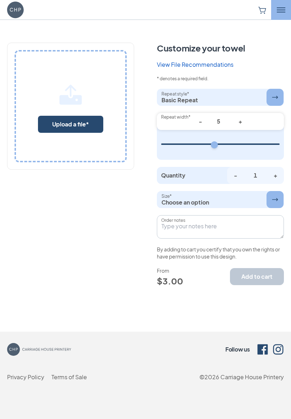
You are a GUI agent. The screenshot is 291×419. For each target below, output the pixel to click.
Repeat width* (176, 117)
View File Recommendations (195, 64)
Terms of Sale (69, 377)
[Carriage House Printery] (28, 9)
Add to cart (257, 276)
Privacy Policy (25, 377)
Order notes (173, 220)
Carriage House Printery (252, 377)
